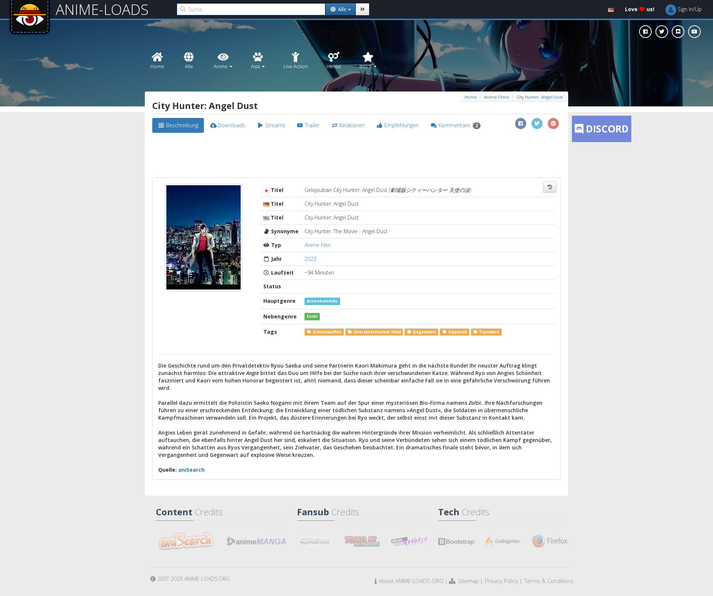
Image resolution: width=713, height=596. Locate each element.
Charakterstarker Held (376, 331)
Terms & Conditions (549, 580)
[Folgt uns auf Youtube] (694, 31)
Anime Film (318, 245)
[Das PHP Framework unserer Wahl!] (503, 541)
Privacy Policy (501, 580)
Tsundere (488, 331)
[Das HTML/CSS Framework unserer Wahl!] (456, 541)
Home (471, 97)
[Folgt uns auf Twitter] (661, 31)
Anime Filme (496, 97)
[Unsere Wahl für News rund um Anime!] (256, 541)
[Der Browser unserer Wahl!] (550, 541)
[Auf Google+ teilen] (553, 123)
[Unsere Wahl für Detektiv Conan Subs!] (409, 541)
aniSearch (191, 469)
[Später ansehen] (550, 187)
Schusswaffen (326, 331)
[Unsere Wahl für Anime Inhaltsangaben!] (185, 541)
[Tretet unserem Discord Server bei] (678, 31)
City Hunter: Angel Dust (540, 97)
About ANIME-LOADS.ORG (411, 580)
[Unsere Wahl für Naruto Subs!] (362, 541)
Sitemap (468, 580)
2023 (310, 258)
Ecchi (312, 316)
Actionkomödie (322, 301)
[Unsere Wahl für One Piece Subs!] (315, 541)
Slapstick (457, 331)
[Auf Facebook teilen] (520, 123)
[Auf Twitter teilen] (537, 123)
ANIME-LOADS (102, 9)
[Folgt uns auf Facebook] (645, 31)
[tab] (178, 125)
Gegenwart (424, 331)
